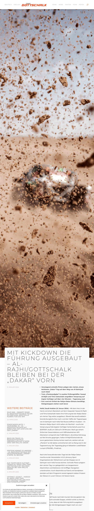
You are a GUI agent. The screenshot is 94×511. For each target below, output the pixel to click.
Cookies (17, 507)
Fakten (68, 4)
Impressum (32, 507)
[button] (46, 485)
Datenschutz (24, 507)
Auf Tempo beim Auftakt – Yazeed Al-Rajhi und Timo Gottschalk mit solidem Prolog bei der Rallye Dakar (19, 466)
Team (75, 4)
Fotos (81, 4)
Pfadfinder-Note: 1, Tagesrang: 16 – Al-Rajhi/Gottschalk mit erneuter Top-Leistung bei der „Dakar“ (19, 427)
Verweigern (22, 503)
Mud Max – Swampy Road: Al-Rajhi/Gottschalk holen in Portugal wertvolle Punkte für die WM (19, 414)
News (61, 4)
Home (54, 4)
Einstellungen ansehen (38, 503)
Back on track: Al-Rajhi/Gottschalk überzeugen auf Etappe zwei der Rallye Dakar (18, 440)
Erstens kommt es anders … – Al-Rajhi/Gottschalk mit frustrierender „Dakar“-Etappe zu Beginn (20, 453)
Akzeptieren (9, 503)
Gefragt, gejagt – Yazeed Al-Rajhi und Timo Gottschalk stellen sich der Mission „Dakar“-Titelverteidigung (18, 480)
